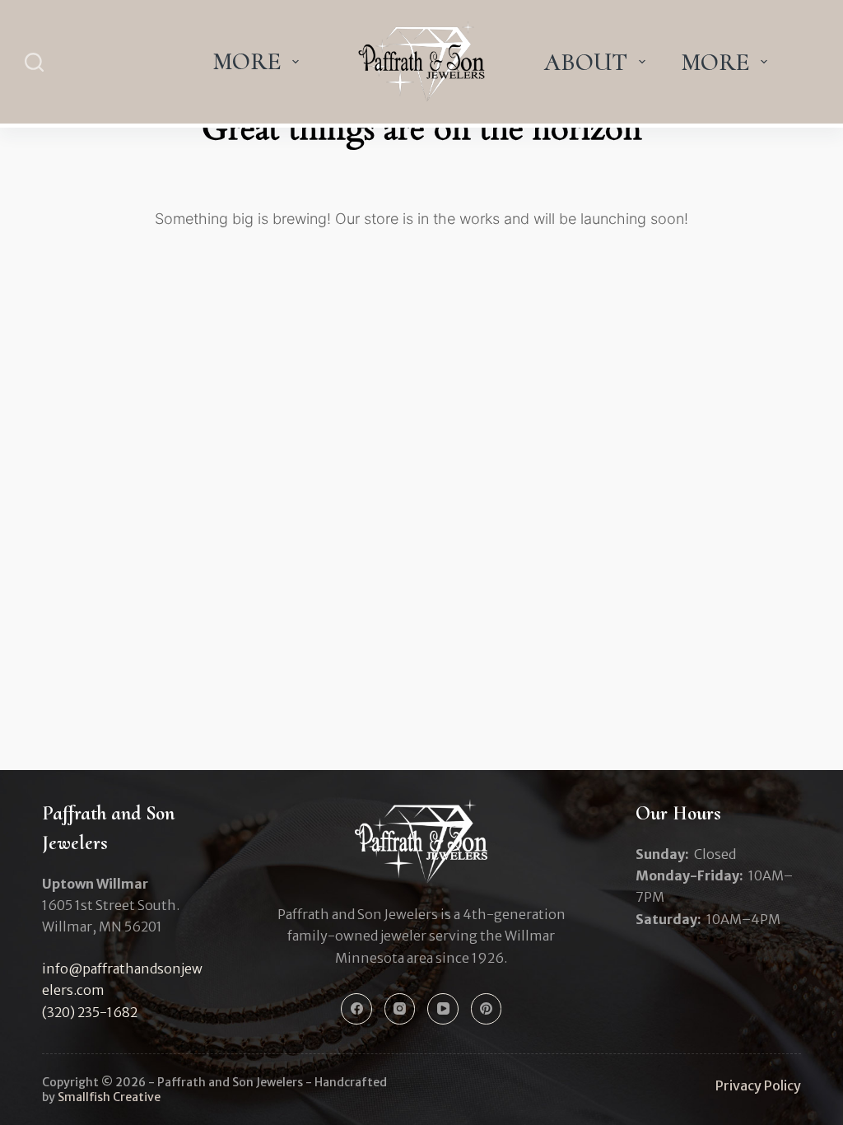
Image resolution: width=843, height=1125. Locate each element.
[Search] (34, 62)
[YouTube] (443, 1009)
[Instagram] (400, 1009)
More (246, 61)
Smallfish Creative (109, 1097)
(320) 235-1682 (89, 1012)
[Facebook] (356, 1009)
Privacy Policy (758, 1085)
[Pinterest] (486, 1009)
